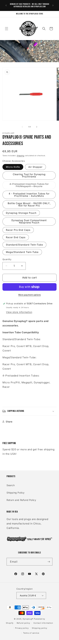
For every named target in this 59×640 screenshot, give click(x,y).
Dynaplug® (28, 619)
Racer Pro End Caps (18, 230)
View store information (19, 312)
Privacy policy (22, 628)
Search (11, 485)
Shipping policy (39, 628)
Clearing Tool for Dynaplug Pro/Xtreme (29, 175)
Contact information (43, 623)
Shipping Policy (16, 492)
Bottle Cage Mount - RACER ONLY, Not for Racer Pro (29, 204)
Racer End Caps (15, 237)
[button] (6, 28)
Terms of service (31, 633)
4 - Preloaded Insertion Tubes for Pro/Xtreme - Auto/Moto (29, 194)
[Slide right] (36, 126)
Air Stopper (35, 166)
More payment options (29, 294)
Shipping (20, 155)
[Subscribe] (48, 562)
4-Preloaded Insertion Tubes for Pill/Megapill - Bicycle (33, 186)
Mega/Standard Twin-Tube (22, 252)
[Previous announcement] (6, 5)
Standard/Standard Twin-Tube (24, 244)
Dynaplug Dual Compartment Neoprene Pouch (29, 221)
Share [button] (9, 421)
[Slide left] (22, 126)
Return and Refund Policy (21, 500)
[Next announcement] (53, 5)
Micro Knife (13, 166)
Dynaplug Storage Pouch (21, 212)
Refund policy (23, 623)
